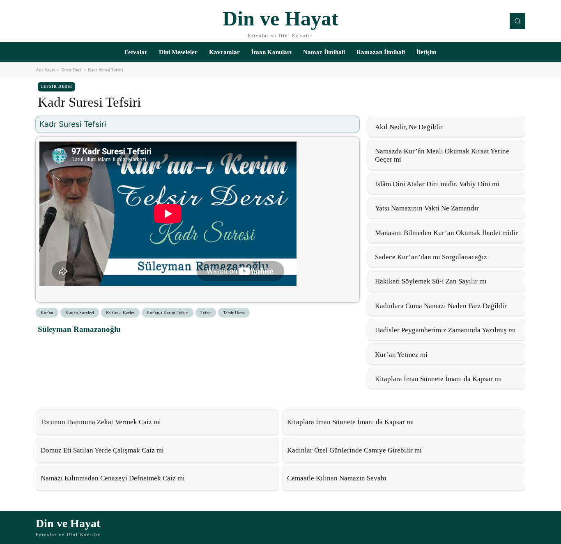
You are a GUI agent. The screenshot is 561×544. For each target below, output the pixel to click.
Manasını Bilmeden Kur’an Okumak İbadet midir (446, 233)
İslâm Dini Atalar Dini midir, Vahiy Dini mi (437, 184)
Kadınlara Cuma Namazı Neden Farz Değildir (441, 306)
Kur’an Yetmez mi (401, 355)
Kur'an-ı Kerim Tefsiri (168, 312)
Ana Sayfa (45, 69)
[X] (65, 347)
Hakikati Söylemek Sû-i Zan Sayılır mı (431, 281)
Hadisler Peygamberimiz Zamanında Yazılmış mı (445, 330)
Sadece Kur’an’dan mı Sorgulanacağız (431, 257)
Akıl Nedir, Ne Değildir (409, 127)
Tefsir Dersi (72, 69)
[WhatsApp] (84, 347)
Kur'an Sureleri (79, 312)
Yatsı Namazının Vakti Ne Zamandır (427, 208)
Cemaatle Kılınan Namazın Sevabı (336, 478)
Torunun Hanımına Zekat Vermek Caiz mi (101, 422)
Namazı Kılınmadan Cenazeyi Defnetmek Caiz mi (113, 478)
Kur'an (47, 312)
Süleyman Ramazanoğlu (79, 329)
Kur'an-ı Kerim (120, 312)
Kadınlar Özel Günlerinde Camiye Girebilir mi (354, 450)
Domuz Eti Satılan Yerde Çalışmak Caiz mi (102, 450)
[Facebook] (47, 347)
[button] (517, 21)
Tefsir (205, 312)
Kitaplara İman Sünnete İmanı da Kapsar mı (438, 379)
